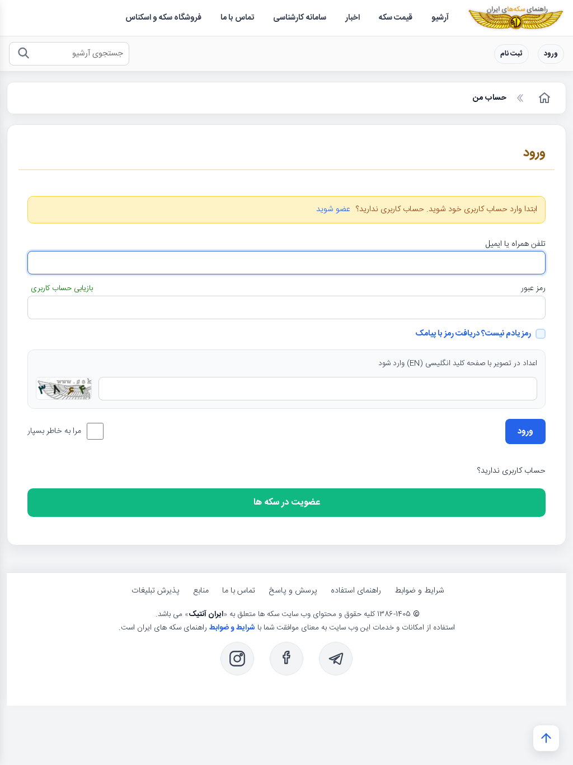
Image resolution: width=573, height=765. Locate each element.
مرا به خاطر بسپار (54, 431)
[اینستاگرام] (237, 658)
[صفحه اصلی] (543, 98)
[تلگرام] (336, 658)
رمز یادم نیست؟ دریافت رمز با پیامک (473, 333)
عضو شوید (333, 209)
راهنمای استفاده (356, 591)
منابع (201, 591)
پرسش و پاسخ (293, 591)
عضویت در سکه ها (286, 502)
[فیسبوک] (286, 658)
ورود (551, 54)
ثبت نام (511, 54)
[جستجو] (23, 54)
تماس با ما (238, 591)
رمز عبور (533, 288)
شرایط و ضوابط (419, 591)
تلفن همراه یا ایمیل (516, 244)
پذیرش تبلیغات (155, 591)
